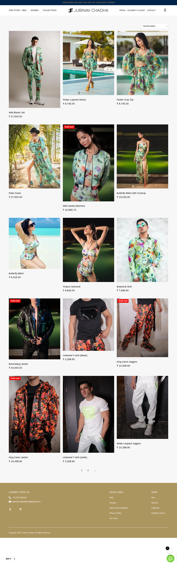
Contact (151, 10)
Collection (155, 508)
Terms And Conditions (118, 508)
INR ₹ (8, 559)
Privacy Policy (115, 513)
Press (122, 10)
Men (24, 10)
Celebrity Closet (136, 10)
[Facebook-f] (10, 509)
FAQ (111, 497)
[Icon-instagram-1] (15, 509)
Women (34, 10)
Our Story (14, 10)
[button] (170, 558)
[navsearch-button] (159, 10)
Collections (49, 10)
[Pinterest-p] (20, 509)
